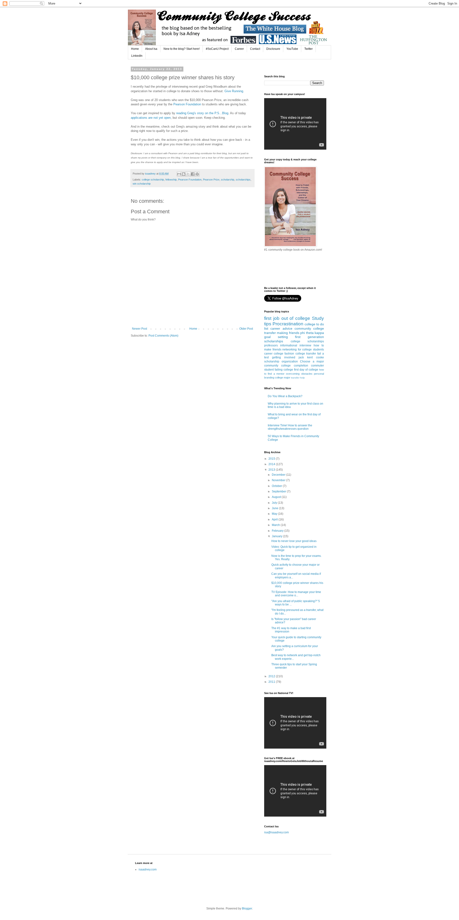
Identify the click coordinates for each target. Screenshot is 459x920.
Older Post (246, 328)
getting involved (283, 357)
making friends (288, 333)
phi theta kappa (312, 333)
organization (290, 361)
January (277, 536)
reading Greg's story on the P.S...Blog (202, 113)
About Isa (151, 49)
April (275, 519)
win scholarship (142, 183)
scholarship (227, 179)
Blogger (247, 908)
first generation (309, 337)
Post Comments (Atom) (163, 335)
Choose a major (312, 361)
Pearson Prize (211, 179)
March (276, 525)
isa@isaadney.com (276, 832)
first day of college (306, 369)
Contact (255, 49)
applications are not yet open (151, 117)
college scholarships (307, 341)
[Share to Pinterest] (197, 174)
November (279, 480)
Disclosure (273, 49)
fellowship (171, 179)
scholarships (243, 179)
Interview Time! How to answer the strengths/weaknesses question (290, 427)
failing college (284, 369)
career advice (281, 328)
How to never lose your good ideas (294, 541)
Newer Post (139, 328)
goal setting (276, 337)
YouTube (292, 49)
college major (282, 377)
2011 (272, 681)
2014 (272, 464)
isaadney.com (148, 869)
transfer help (298, 377)
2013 (272, 469)
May (275, 513)
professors (271, 345)
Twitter (308, 49)
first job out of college (287, 318)
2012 (272, 676)
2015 (272, 458)
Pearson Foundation (187, 104)
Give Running (233, 91)
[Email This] (179, 174)
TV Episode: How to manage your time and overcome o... (296, 593)
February (278, 530)
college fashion (284, 353)
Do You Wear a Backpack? (285, 396)
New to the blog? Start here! (182, 49)
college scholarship (153, 179)
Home (135, 49)
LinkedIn (136, 55)
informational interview (295, 345)
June (275, 508)
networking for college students (303, 349)
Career (239, 49)
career (268, 353)
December (279, 474)
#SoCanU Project (217, 49)
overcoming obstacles (299, 373)
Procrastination (288, 323)
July (275, 502)
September (279, 491)
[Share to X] (188, 174)
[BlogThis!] (183, 174)
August (277, 497)
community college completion (286, 365)
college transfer (305, 353)
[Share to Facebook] (192, 174)
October (277, 486)
